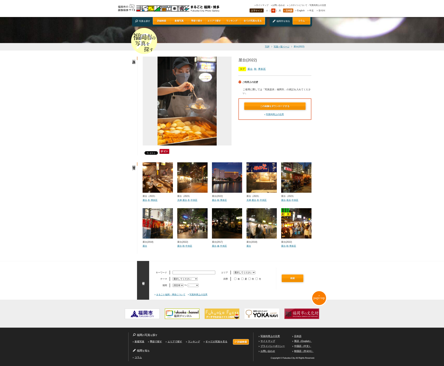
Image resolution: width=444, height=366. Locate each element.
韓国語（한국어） (304, 351)
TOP (267, 46)
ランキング (231, 20)
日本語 (289, 10)
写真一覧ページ (281, 46)
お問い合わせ (278, 5)
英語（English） (303, 341)
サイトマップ (262, 5)
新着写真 (179, 20)
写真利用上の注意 (275, 114)
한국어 (321, 10)
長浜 (288, 200)
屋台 (250, 69)
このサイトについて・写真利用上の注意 (307, 5)
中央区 (194, 200)
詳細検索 (161, 20)
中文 (311, 10)
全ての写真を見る (253, 20)
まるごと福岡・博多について (170, 294)
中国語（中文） (302, 346)
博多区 (262, 69)
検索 (292, 278)
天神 (179, 200)
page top (319, 298)
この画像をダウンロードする (274, 106)
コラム (301, 20)
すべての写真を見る (216, 341)
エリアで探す (214, 20)
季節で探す (196, 20)
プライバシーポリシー (273, 346)
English (301, 10)
